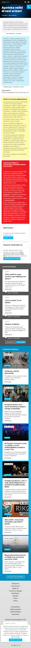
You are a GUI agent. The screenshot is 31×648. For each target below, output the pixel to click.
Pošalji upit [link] (8, 237)
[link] (29, 7)
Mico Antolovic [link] (13, 15)
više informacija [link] (15, 637)
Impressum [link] (15, 614)
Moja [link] (6, 2)
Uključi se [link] (15, 588)
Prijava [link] (15, 598)
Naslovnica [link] (15, 583)
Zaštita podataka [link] (15, 609)
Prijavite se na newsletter (15, 620)
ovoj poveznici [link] (9, 200)
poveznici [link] (6, 194)
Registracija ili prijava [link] (11, 258)
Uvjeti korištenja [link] (15, 612)
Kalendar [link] (15, 596)
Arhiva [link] (15, 601)
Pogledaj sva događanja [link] (15, 576)
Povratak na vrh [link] (15, 645)
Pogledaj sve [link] (10, 342)
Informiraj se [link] (15, 586)
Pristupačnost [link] (15, 607)
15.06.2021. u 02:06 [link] (18, 86)
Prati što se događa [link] (15, 591)
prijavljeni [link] (11, 92)
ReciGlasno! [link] (21, 342)
